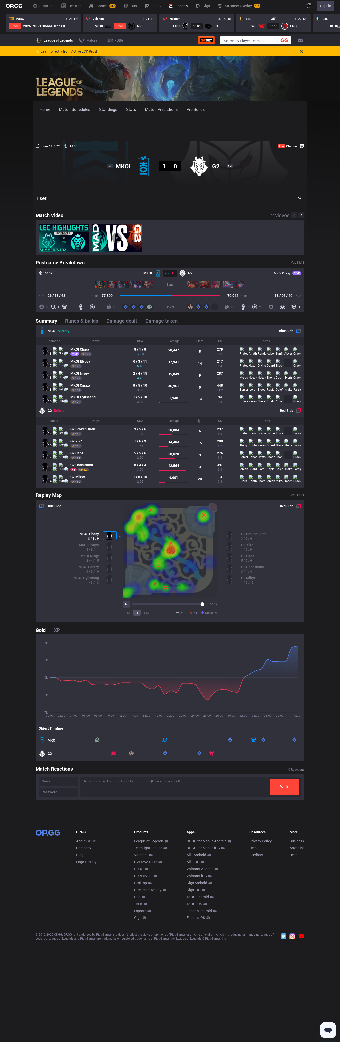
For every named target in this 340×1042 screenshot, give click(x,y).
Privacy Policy (260, 841)
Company (83, 848)
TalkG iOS (194, 903)
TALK (138, 903)
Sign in (325, 5)
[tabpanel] (170, 406)
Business (297, 841)
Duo (137, 896)
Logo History (86, 861)
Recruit (295, 854)
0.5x (127, 613)
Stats (43, 5)
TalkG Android (198, 896)
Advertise (297, 848)
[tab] (48, 320)
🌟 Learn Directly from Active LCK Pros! (66, 51)
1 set (41, 198)
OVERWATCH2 (145, 861)
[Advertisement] (170, 127)
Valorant (141, 854)
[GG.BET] (206, 40)
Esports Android (199, 910)
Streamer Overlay (147, 889)
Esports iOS (196, 917)
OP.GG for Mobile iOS (203, 848)
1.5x (146, 613)
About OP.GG (86, 841)
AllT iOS (193, 861)
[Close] (301, 51)
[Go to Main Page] (14, 6)
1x (137, 613)
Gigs (137, 917)
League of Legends (149, 841)
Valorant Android (200, 868)
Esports (140, 910)
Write (284, 786)
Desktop (140, 882)
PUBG (138, 868)
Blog (79, 854)
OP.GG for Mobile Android (207, 841)
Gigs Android (197, 882)
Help (253, 848)
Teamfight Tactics (148, 848)
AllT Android (196, 854)
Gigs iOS (193, 889)
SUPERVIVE (143, 875)
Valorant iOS (197, 875)
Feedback (256, 854)
